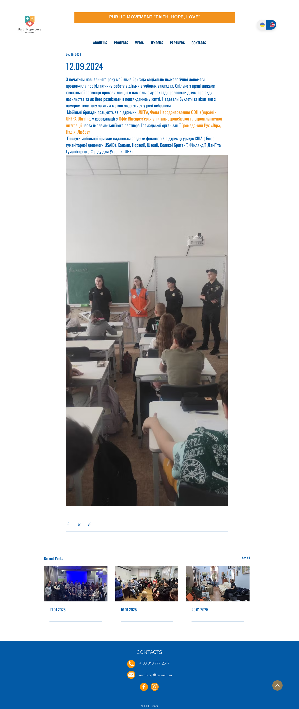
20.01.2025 (200, 609)
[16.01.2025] (147, 583)
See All (246, 557)
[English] (271, 25)
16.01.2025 (129, 609)
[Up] (277, 685)
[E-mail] (131, 674)
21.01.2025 (57, 609)
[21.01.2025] (75, 583)
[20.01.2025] (218, 583)
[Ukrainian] (261, 25)
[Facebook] (144, 686)
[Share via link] (89, 524)
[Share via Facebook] (68, 524)
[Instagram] (154, 686)
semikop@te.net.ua (155, 675)
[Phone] (131, 664)
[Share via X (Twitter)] (79, 524)
